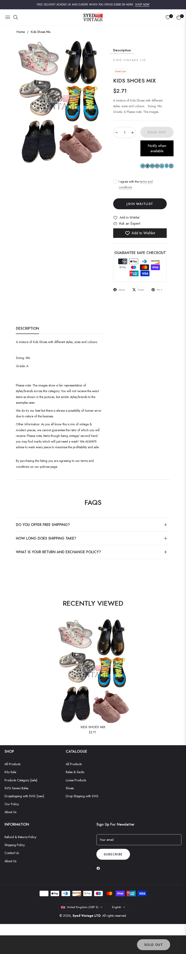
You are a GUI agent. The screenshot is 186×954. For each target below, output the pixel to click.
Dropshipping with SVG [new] (24, 796)
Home (21, 32)
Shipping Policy (15, 845)
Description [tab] (27, 328)
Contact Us (12, 853)
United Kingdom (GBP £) (82, 907)
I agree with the (136, 184)
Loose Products (76, 780)
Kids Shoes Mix (93, 727)
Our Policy (12, 804)
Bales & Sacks (75, 772)
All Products (12, 764)
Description (122, 50)
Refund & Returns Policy (20, 837)
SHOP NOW (142, 4)
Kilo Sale (10, 772)
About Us (10, 812)
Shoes (70, 788)
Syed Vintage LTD (87, 915)
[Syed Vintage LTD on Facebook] (99, 868)
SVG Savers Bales (16, 788)
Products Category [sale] (21, 780)
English (116, 907)
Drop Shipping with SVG (82, 796)
